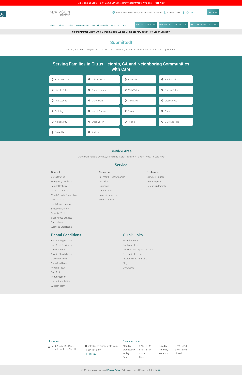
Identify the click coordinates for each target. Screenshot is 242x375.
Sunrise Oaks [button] (171, 79)
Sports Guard (57, 222)
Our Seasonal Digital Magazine (138, 249)
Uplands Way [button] (98, 79)
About (52, 25)
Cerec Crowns (58, 176)
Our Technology (130, 244)
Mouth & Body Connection (64, 195)
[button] (3, 14)
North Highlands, (127, 156)
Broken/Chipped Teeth (62, 240)
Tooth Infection (58, 276)
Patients (61, 25)
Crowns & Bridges (155, 176)
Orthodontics (105, 190)
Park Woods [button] (61, 100)
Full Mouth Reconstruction (112, 176)
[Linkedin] (192, 12)
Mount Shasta (99, 111)
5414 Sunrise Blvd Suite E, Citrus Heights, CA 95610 (138, 12)
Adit (159, 370)
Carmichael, (113, 156)
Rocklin (95, 132)
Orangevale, (83, 156)
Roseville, (149, 156)
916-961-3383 (173, 12)
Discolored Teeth (59, 258)
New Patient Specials (100, 25)
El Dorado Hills (172, 121)
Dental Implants (155, 181)
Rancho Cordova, (98, 156)
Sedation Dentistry (60, 208)
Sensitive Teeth (58, 213)
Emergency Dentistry (61, 181)
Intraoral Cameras (60, 190)
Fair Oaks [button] (132, 79)
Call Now (159, 2)
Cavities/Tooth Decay (61, 254)
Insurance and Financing (135, 258)
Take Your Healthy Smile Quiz (173, 25)
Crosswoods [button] (171, 100)
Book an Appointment (146, 25)
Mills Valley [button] (133, 90)
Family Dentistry (59, 185)
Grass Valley (98, 121)
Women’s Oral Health (61, 226)
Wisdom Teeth (58, 285)
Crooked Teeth (58, 249)
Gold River (160, 156)
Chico (131, 111)
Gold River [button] (133, 100)
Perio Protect (57, 199)
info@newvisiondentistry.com (103, 346)
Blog (125, 263)
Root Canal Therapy (61, 204)
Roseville (59, 132)
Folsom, (140, 156)
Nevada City (61, 121)
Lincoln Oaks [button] (61, 90)
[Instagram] (188, 12)
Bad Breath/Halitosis (61, 244)
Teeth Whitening (107, 199)
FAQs (124, 25)
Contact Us (115, 25)
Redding (59, 111)
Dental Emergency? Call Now (204, 25)
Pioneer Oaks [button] (171, 90)
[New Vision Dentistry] (60, 12)
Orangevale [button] (97, 100)
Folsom (131, 121)
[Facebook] (183, 12)
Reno (167, 111)
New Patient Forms (132, 254)
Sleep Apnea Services (61, 217)
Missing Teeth (58, 267)
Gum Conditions (59, 263)
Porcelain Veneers (108, 195)
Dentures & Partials (156, 185)
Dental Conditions (82, 25)
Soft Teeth (56, 272)
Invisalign (103, 181)
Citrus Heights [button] (99, 90)
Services (70, 25)
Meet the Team (130, 240)
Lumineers (104, 185)
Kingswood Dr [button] (62, 79)
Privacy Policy (113, 370)
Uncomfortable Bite (60, 281)
